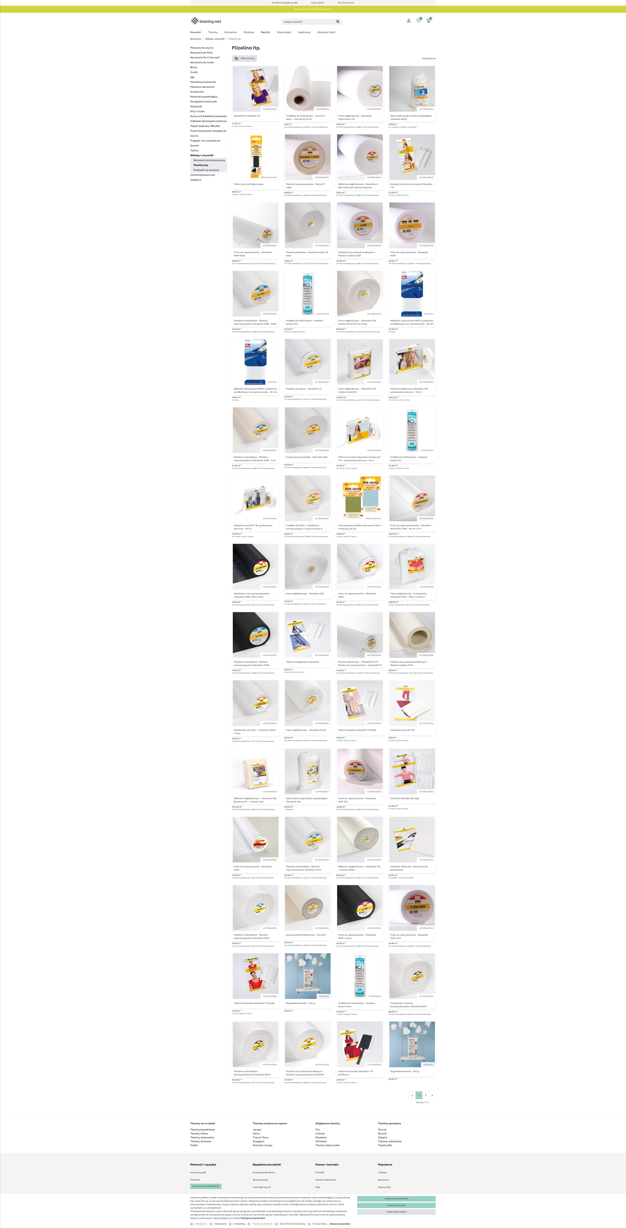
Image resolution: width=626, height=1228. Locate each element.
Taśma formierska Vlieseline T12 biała (254, 1003)
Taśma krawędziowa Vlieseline (302, 662)
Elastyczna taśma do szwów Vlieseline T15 (411, 186)
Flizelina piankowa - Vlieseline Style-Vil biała (307, 254)
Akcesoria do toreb (202, 62)
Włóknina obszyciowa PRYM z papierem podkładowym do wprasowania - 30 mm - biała (412, 322)
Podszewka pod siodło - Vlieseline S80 (307, 457)
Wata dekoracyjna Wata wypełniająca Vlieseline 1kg (307, 800)
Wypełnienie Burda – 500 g (300, 1003)
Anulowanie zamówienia (206, 1186)
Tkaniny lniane (199, 1133)
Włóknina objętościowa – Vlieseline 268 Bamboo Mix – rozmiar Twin (255, 800)
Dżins (256, 1133)
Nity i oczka (197, 111)
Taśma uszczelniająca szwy (248, 184)
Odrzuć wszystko (396, 1205)
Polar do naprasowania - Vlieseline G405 (357, 595)
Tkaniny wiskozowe (202, 1137)
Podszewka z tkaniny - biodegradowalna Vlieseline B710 (408, 1005)
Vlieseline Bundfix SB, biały (404, 798)
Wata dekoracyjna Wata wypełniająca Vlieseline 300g (411, 117)
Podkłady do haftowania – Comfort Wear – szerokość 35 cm (305, 117)
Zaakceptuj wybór (396, 1212)
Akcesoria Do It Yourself (205, 57)
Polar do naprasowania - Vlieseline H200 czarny (357, 936)
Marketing (239, 1224)
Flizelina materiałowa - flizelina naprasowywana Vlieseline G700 (251, 936)
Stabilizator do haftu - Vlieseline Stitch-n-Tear (255, 732)
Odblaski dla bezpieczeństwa (208, 121)
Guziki (194, 72)
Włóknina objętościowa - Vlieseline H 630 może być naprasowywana (358, 186)
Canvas (320, 1133)
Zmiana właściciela (325, 1180)
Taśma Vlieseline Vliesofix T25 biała (357, 730)
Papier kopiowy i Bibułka (205, 126)
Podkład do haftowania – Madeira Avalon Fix (408, 459)
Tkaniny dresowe (200, 1141)
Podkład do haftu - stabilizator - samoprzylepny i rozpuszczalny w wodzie (304, 527)
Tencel (382, 1129)
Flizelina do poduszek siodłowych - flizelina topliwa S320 (357, 254)
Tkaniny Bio (385, 1145)
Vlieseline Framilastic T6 (247, 116)
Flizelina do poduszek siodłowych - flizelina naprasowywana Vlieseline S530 (305, 1073)
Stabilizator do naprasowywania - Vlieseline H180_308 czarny (252, 595)
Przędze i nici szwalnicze (205, 140)
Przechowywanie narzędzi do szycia (208, 133)
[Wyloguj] (409, 20)
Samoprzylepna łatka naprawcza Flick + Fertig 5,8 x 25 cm (359, 527)
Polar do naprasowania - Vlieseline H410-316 (357, 800)
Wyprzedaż (284, 32)
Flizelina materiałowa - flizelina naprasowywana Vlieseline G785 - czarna (252, 663)
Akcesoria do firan (201, 52)
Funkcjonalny (320, 1224)
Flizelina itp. (201, 165)
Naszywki (196, 106)
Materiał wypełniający (204, 96)
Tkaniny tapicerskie (327, 1145)
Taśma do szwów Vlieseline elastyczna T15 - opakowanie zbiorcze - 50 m (359, 459)
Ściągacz (258, 1141)
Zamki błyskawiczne (202, 175)
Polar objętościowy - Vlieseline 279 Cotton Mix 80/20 (357, 390)
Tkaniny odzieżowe (390, 1141)
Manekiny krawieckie (203, 82)
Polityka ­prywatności (253, 1218)
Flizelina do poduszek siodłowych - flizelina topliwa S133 (409, 663)
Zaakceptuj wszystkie (396, 1199)
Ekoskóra (321, 1137)
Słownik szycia (260, 1180)
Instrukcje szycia (262, 1187)
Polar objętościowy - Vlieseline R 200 (306, 730)
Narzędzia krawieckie (203, 101)
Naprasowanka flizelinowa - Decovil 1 (306, 935)
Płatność (195, 1180)
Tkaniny (213, 32)
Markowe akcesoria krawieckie (202, 89)
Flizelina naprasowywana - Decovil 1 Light (305, 186)
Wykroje (249, 32)
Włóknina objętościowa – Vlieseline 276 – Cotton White (359, 868)
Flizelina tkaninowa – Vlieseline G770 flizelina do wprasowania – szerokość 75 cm (359, 663)
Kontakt (319, 1172)
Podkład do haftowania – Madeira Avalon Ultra (356, 1005)
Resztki (265, 32)
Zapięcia (195, 180)
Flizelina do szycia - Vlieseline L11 (304, 389)
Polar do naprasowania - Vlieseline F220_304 (409, 936)
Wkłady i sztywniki (214, 39)
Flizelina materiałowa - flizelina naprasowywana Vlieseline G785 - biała (255, 322)
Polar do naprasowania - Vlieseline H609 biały (253, 254)
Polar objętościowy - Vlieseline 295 (305, 594)
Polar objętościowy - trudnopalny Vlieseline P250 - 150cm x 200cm (408, 595)
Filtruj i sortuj (247, 58)
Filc (317, 1129)
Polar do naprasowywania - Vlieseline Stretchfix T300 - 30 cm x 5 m (410, 527)
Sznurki (194, 145)
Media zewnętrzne (263, 1224)
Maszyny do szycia (201, 47)
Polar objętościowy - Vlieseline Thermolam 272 (355, 117)
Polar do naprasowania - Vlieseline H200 (409, 254)
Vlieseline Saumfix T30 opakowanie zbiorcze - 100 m (253, 527)
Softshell (321, 1141)
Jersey (257, 1129)
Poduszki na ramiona (206, 170)
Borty (193, 67)
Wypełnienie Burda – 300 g (404, 1071)
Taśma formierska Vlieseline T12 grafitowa (355, 1073)
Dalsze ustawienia (340, 1224)
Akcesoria (230, 32)
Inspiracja (304, 32)
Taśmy (194, 150)
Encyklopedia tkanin (264, 1172)
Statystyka (221, 1224)
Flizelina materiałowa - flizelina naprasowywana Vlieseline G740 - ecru (255, 459)
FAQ (317, 1187)
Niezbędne (201, 1224)
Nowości (195, 32)
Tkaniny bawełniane (202, 1129)
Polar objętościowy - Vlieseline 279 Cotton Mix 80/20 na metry (357, 322)
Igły (192, 77)
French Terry (260, 1137)
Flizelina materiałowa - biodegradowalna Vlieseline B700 (252, 1073)
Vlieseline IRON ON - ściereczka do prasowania (409, 868)
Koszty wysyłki (198, 1172)
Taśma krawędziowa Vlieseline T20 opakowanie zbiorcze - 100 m (409, 390)
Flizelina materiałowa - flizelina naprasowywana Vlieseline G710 (303, 868)
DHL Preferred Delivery (292, 1224)
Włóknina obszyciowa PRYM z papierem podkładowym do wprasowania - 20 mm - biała (255, 390)
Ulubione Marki (326, 32)
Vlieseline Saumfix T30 (402, 730)
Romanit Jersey (262, 1145)
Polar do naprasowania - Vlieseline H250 (253, 868)
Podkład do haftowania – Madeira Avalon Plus (304, 322)
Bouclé (382, 1133)
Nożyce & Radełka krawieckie (208, 116)
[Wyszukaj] (338, 22)
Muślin (194, 1145)
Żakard (382, 1137)
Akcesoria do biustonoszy (209, 160)
